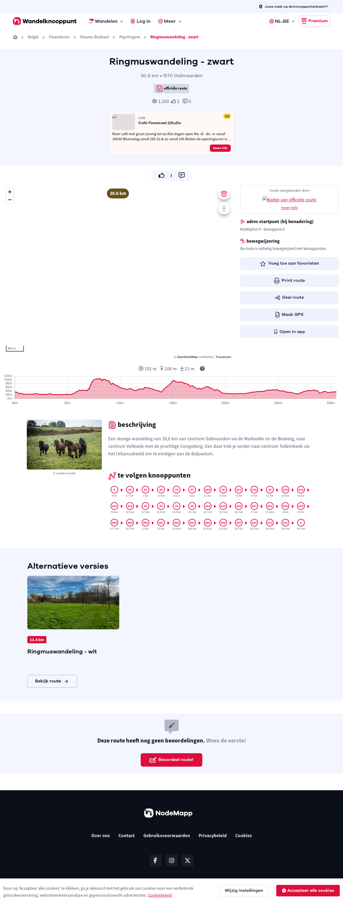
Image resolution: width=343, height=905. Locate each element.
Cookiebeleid (160, 895)
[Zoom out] (10, 200)
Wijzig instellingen (244, 890)
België (33, 36)
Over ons (100, 835)
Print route (293, 280)
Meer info (220, 148)
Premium (318, 21)
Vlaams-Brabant (94, 36)
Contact (126, 835)
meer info (289, 207)
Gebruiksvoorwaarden (166, 835)
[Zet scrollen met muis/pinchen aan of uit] (224, 209)
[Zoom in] (10, 192)
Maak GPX (293, 314)
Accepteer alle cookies (310, 890)
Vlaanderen (59, 36)
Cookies (243, 835)
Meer (170, 21)
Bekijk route (48, 681)
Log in (144, 21)
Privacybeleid (213, 835)
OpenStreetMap (187, 356)
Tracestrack (223, 356)
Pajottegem (129, 36)
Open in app (292, 332)
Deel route (293, 297)
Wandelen (106, 21)
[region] (118, 272)
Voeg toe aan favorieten (293, 263)
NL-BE (282, 21)
